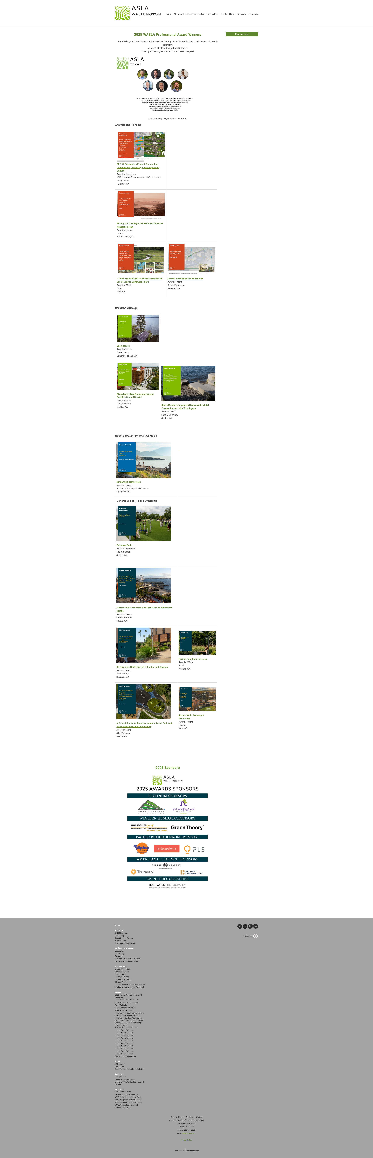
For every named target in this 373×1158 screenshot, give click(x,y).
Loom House (123, 346)
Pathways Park (123, 545)
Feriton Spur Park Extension (193, 659)
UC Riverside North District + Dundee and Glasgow (142, 667)
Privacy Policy (186, 1140)
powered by (179, 1150)
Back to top (248, 936)
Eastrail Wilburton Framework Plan (185, 278)
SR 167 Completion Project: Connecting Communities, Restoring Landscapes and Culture (138, 167)
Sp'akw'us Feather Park (128, 482)
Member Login (242, 34)
